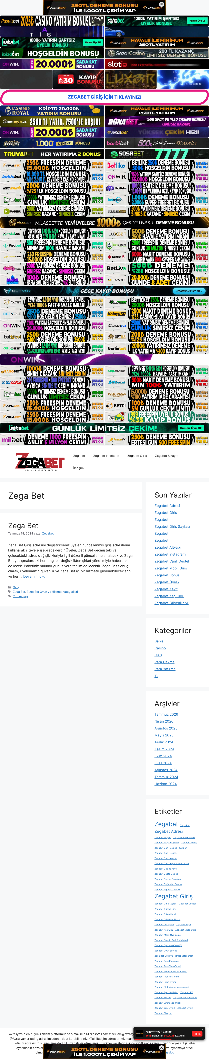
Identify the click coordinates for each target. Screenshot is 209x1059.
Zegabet (79, 456)
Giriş (16, 587)
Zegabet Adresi (167, 506)
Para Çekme (165, 662)
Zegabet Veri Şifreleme (185, 997)
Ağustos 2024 (166, 770)
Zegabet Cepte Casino (166, 874)
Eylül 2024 (163, 763)
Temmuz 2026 (166, 714)
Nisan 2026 (164, 721)
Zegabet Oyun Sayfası (166, 950)
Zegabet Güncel (187, 903)
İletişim (78, 468)
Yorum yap (20, 596)
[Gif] (104, 222)
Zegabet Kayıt (166, 589)
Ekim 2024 (163, 756)
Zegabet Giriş (137, 456)
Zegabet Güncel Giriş (166, 909)
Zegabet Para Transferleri (168, 966)
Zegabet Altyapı (168, 547)
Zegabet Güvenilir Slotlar (167, 919)
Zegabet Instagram (170, 554)
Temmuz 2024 (166, 777)
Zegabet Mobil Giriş (171, 568)
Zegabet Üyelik (167, 582)
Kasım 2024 (164, 749)
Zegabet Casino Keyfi (166, 868)
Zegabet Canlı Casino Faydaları (171, 848)
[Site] (52, 165)
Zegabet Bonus (167, 575)
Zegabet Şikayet (166, 456)
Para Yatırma (165, 669)
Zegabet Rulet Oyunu (165, 982)
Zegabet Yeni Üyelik (165, 1008)
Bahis (159, 641)
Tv (156, 676)
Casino (160, 648)
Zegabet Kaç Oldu (169, 596)
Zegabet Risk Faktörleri (167, 976)
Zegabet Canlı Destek (172, 561)
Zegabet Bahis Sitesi (184, 837)
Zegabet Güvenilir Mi (172, 603)
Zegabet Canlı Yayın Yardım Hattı (172, 863)
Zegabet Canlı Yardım (166, 858)
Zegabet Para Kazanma (167, 961)
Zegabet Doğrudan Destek (168, 884)
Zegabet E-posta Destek (167, 889)
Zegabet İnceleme (106, 456)
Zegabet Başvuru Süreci (167, 842)
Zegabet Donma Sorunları (168, 879)
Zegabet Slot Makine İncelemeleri (172, 987)
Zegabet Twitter (163, 997)
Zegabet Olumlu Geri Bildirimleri (171, 940)
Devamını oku (34, 576)
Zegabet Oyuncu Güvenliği (168, 945)
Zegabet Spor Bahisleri (166, 992)
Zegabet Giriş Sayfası (172, 526)
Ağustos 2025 (166, 728)
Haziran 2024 (166, 784)
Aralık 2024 (164, 742)
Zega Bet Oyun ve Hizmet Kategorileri (52, 591)
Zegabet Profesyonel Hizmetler (171, 971)
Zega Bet (23, 525)
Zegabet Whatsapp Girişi (168, 1003)
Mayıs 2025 (164, 735)
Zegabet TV (186, 992)
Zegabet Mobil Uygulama (168, 935)
